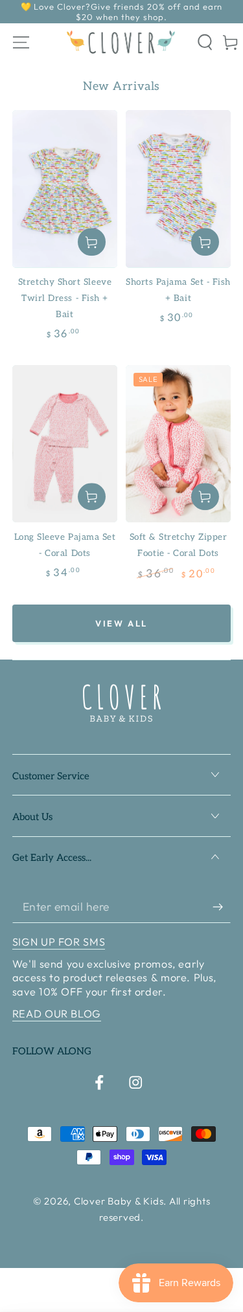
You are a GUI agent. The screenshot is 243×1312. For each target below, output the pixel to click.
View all (121, 623)
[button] (205, 42)
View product (92, 242)
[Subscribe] (222, 907)
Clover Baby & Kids (119, 1201)
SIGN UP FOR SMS (58, 941)
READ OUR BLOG (56, 1013)
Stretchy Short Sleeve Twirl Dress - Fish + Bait (64, 298)
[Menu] (21, 42)
